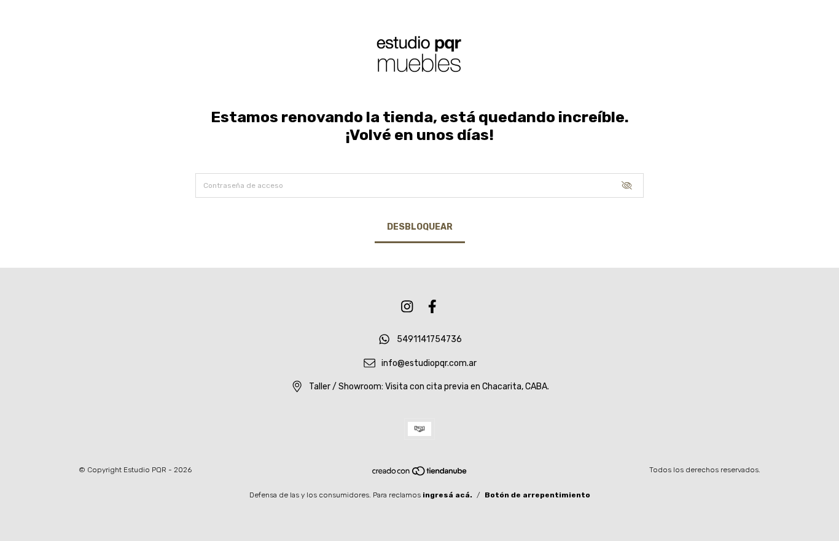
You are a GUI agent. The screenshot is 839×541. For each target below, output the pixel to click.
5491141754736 (429, 339)
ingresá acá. (447, 495)
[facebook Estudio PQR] (432, 306)
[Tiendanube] (420, 474)
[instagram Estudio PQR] (407, 306)
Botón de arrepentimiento (537, 495)
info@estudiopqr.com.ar (429, 363)
